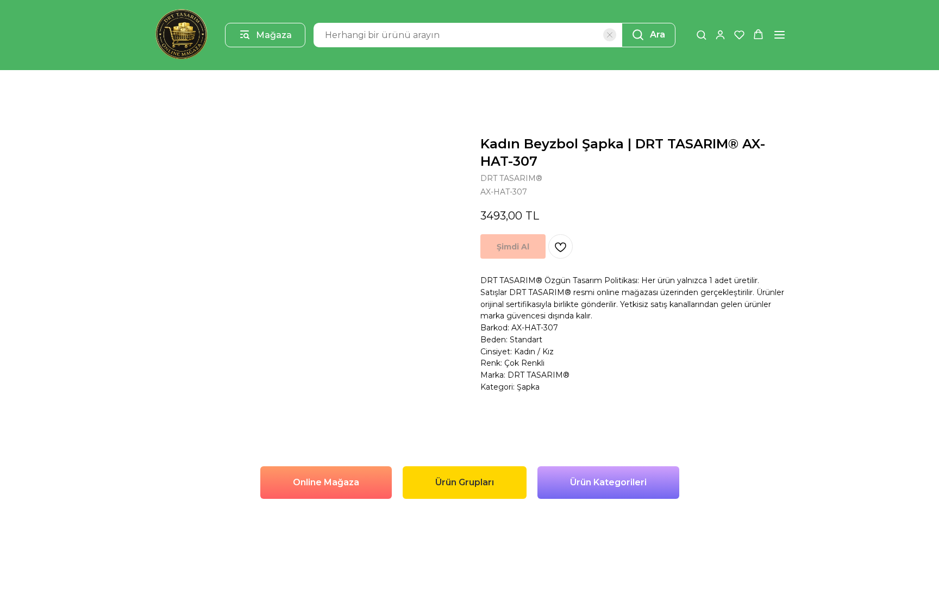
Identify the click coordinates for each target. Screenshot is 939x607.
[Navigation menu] (779, 35)
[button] (701, 34)
